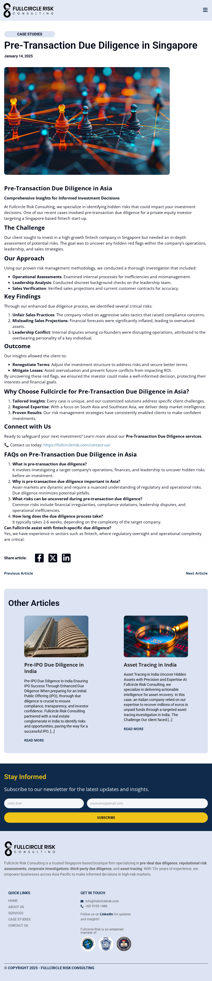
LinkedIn (107, 914)
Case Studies (29, 34)
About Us (16, 907)
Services (15, 913)
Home (13, 901)
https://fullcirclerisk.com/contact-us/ (76, 445)
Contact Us (18, 926)
